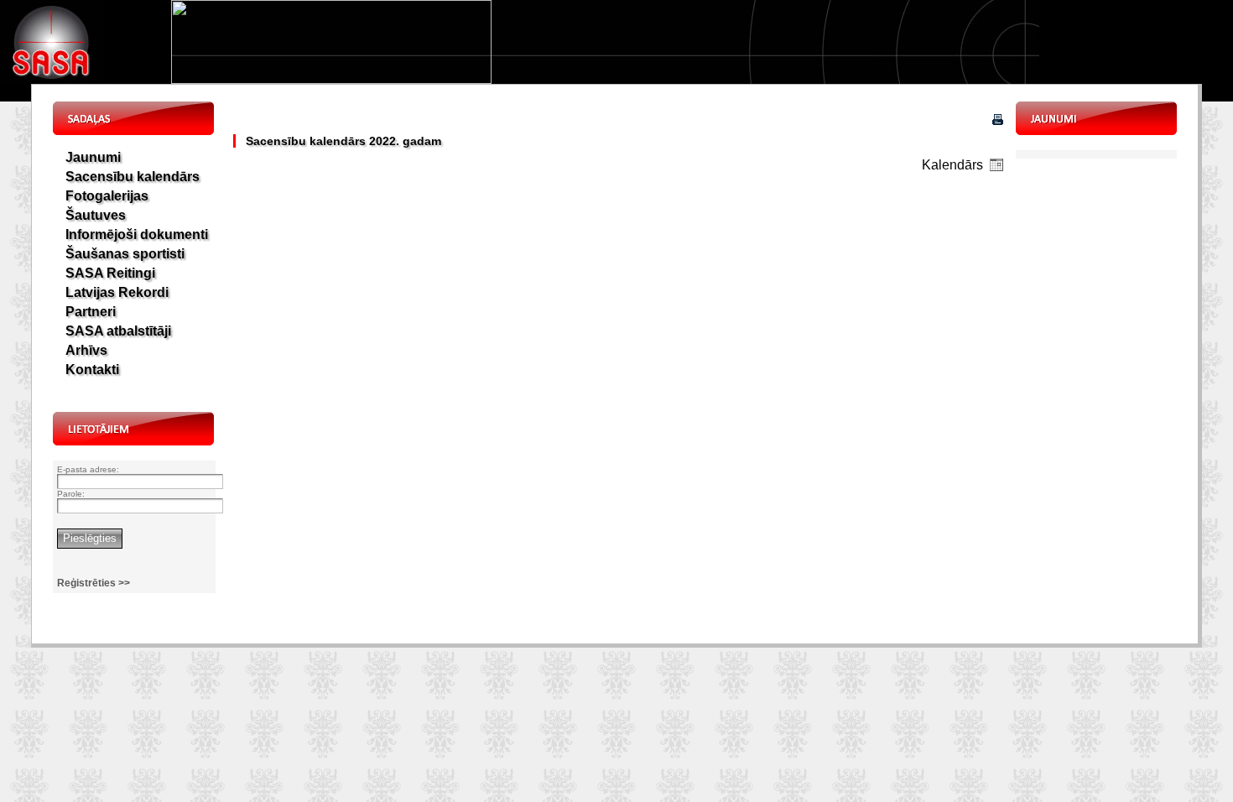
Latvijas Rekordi (117, 292)
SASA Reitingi (110, 273)
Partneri (90, 312)
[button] (996, 164)
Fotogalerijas (106, 196)
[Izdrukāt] (997, 120)
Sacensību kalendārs (132, 176)
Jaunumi (93, 157)
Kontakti (92, 369)
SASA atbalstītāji (118, 331)
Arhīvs (86, 350)
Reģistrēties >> (93, 583)
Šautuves (95, 215)
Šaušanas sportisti (125, 254)
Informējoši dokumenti (136, 234)
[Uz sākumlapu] (52, 79)
